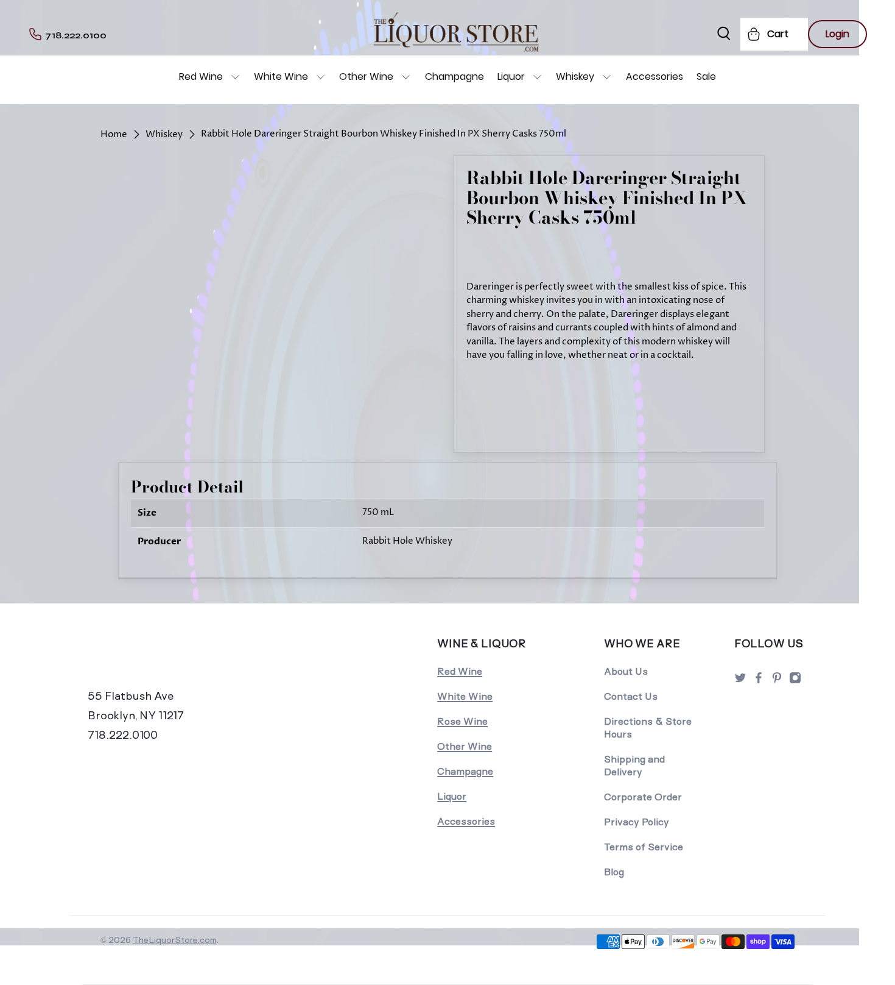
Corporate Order (643, 797)
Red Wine (201, 76)
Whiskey (575, 76)
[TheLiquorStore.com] (172, 660)
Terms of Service (643, 847)
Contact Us (631, 696)
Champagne (454, 76)
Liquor (511, 76)
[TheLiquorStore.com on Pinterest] (777, 681)
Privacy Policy (636, 822)
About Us (626, 671)
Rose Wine (462, 721)
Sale (706, 76)
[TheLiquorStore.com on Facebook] (759, 681)
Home (113, 134)
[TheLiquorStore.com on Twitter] (740, 681)
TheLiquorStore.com (174, 940)
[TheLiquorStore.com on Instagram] (795, 681)
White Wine (281, 76)
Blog (614, 872)
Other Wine (366, 76)
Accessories (654, 76)
